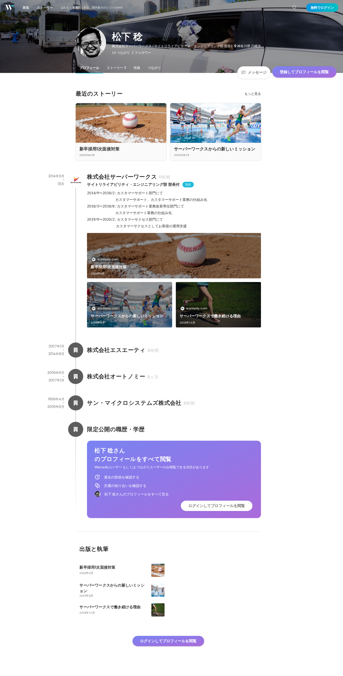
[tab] (89, 67)
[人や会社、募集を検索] (294, 7)
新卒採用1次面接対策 (109, 267)
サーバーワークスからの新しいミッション (127, 316)
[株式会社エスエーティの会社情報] (75, 350)
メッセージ (257, 72)
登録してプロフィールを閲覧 (304, 72)
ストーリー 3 (116, 67)
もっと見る (252, 93)
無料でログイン (322, 7)
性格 (137, 67)
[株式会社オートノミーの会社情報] (75, 376)
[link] (174, 255)
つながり (154, 67)
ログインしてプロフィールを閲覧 (216, 505)
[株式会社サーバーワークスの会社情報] (75, 180)
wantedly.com (107, 259)
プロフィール (89, 67)
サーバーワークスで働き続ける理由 (210, 316)
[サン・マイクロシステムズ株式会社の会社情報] (75, 402)
